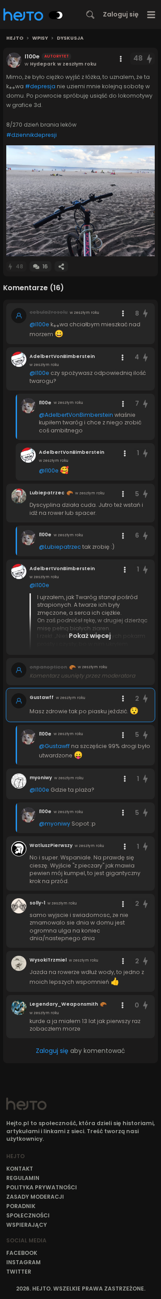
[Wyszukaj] (90, 15)
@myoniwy (54, 823)
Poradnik (20, 1206)
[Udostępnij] (61, 266)
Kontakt (19, 1168)
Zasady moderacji (35, 1196)
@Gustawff (54, 746)
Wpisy (40, 38)
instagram (23, 1262)
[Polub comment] (145, 313)
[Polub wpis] (149, 59)
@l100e (39, 324)
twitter (18, 1271)
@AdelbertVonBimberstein (76, 415)
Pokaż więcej (90, 635)
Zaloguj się (121, 14)
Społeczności (28, 1215)
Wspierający (26, 1225)
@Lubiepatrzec (60, 547)
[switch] (56, 15)
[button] (80, 200)
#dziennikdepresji (31, 135)
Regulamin (22, 1178)
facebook (21, 1253)
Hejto (14, 38)
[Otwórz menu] (151, 14)
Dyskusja (70, 38)
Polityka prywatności (41, 1187)
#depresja (40, 86)
